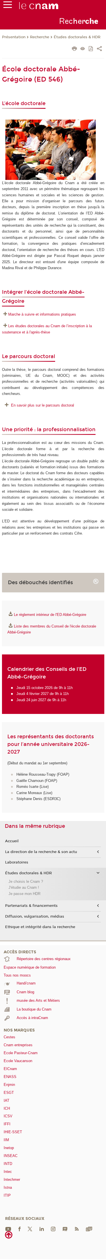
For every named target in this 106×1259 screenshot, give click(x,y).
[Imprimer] (74, 49)
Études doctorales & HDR (77, 37)
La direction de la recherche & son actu (41, 852)
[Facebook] (19, 1228)
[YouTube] (8, 1228)
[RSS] (76, 1228)
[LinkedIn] (41, 1228)
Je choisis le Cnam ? (25, 881)
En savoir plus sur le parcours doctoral (42, 405)
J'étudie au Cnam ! (23, 887)
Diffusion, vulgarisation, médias (34, 916)
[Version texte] (82, 49)
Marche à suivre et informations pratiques (42, 314)
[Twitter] (30, 1228)
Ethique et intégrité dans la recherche (40, 927)
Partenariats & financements (31, 905)
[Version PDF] (91, 49)
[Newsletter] (89, 1228)
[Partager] (99, 49)
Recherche (39, 37)
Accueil (12, 841)
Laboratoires (16, 862)
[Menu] (8, 6)
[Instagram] (53, 1228)
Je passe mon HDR (24, 894)
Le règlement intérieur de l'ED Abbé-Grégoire (50, 615)
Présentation (13, 37)
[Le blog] (65, 1228)
